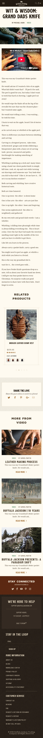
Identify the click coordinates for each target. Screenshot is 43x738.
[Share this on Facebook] (15, 397)
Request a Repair (12, 716)
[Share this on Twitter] (9, 397)
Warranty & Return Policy (16, 720)
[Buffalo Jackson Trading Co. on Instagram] (30, 589)
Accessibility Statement (15, 687)
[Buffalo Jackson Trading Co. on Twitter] (12, 589)
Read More (20, 472)
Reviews (9, 704)
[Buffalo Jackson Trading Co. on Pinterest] (25, 589)
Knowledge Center (13, 668)
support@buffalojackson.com (21, 606)
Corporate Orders (13, 675)
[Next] (39, 339)
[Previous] (4, 339)
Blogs (8, 664)
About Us (9, 660)
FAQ (7, 708)
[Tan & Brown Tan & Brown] (13, 360)
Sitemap (9, 683)
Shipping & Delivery (13, 679)
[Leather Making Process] (21, 442)
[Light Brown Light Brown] (8, 360)
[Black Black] (22, 360)
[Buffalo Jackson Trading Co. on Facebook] (17, 589)
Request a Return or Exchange (17, 712)
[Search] (36, 3)
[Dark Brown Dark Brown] (17, 360)
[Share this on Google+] (27, 397)
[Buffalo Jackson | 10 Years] (21, 491)
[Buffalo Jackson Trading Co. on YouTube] (21, 589)
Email (9, 641)
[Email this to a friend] (33, 397)
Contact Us (10, 700)
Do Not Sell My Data (13, 724)
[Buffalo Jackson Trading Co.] (21, 3)
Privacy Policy (11, 672)
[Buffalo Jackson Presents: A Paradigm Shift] (21, 540)
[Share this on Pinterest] (21, 397)
